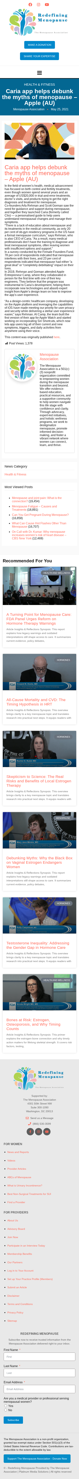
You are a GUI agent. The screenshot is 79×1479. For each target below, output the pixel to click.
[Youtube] (47, 4)
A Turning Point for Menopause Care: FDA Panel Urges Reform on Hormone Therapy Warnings (38, 618)
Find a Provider (16, 1202)
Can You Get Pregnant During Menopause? (40, 514)
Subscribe (13, 1420)
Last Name (11, 1366)
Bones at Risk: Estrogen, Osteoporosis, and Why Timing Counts (33, 1024)
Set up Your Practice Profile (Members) (30, 1279)
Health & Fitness (39, 84)
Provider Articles (16, 1168)
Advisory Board (16, 1228)
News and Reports (18, 1152)
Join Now (12, 1237)
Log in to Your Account (20, 1270)
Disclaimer (13, 1295)
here (57, 337)
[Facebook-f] (30, 1131)
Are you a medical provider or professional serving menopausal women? (36, 1400)
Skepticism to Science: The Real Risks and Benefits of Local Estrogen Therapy (38, 780)
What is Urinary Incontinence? (24, 1185)
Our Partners (14, 1262)
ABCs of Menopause (19, 1177)
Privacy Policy (15, 1312)
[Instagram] (38, 4)
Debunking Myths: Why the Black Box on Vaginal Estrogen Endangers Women (39, 862)
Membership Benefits (19, 1253)
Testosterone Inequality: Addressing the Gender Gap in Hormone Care (37, 945)
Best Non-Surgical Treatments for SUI (29, 1193)
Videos (11, 1160)
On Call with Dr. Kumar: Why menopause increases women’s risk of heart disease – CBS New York (39, 535)
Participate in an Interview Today (26, 1245)
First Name (11, 1349)
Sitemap (12, 1320)
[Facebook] (30, 4)
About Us (12, 1220)
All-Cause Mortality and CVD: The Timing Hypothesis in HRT (36, 702)
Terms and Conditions (20, 1304)
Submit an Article (17, 1287)
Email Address (13, 1382)
